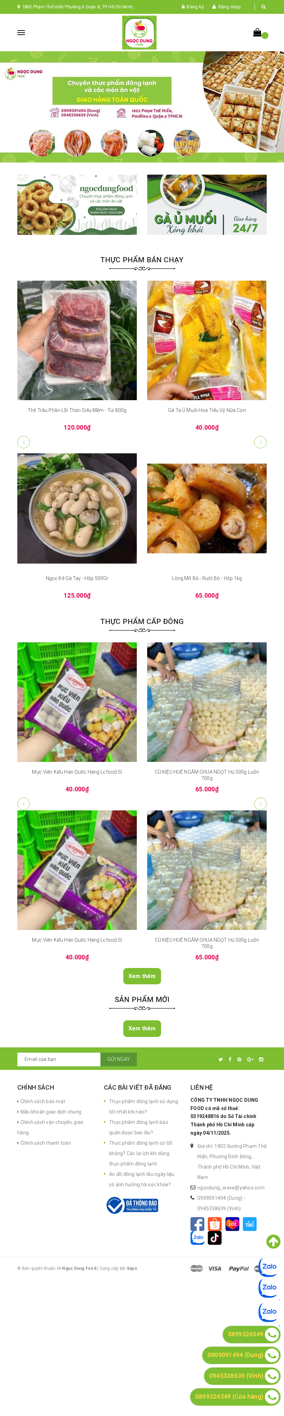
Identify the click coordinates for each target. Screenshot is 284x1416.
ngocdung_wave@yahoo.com (231, 1187)
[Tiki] (251, 1223)
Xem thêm (142, 976)
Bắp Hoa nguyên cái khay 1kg (207, 410)
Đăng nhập (229, 6)
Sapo (132, 1268)
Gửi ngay (118, 1059)
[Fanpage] (199, 1223)
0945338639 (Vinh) (219, 1208)
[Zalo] (199, 1237)
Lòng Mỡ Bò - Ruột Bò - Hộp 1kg (77, 578)
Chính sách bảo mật (42, 1101)
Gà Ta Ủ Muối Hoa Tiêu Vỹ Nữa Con (77, 410)
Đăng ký (195, 6)
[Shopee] (216, 1223)
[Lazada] (234, 1223)
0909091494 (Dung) (220, 1198)
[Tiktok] (216, 1237)
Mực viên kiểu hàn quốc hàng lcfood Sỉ (77, 772)
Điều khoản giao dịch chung (50, 1112)
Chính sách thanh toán (45, 1143)
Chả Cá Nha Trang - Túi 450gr (207, 578)
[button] (260, 442)
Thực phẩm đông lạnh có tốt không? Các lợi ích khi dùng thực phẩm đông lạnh (141, 1153)
